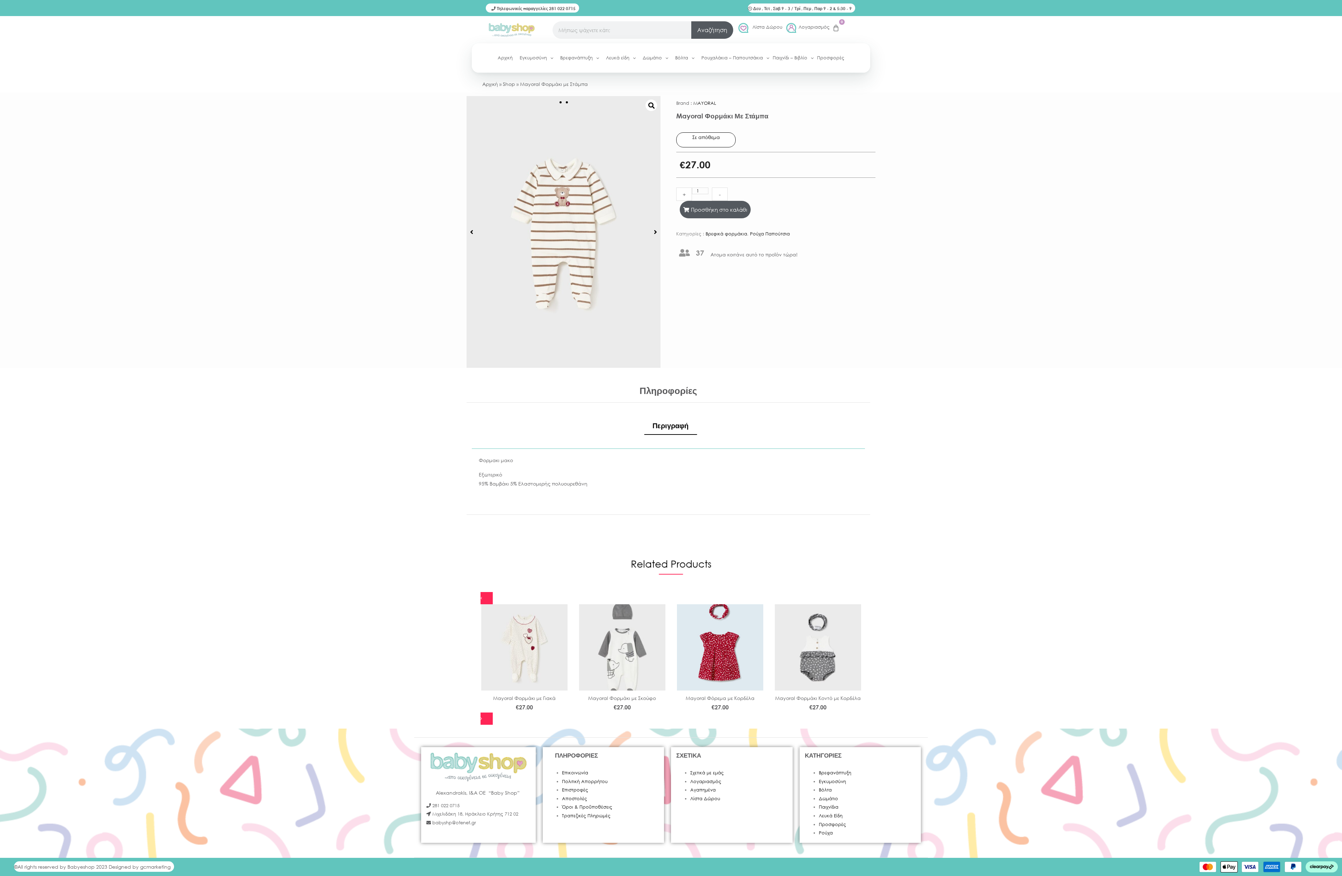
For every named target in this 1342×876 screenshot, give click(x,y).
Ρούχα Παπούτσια (770, 234)
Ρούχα (826, 833)
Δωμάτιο (828, 799)
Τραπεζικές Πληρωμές (586, 816)
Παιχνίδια (828, 807)
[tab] (670, 426)
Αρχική (490, 84)
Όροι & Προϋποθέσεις (587, 807)
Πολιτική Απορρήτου (585, 781)
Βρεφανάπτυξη (835, 773)
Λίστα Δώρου (767, 27)
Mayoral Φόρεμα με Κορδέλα (720, 698)
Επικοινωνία (575, 773)
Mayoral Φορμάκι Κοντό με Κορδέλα (818, 698)
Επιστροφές (575, 790)
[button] (471, 232)
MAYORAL (704, 103)
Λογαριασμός (814, 27)
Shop (509, 84)
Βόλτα (825, 790)
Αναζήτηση (712, 30)
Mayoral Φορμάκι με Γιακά (524, 698)
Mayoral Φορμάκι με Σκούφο (622, 698)
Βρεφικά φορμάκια (726, 234)
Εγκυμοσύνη (832, 781)
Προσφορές (832, 824)
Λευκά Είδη (831, 816)
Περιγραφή (670, 426)
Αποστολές (574, 799)
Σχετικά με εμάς (707, 773)
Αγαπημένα (703, 790)
